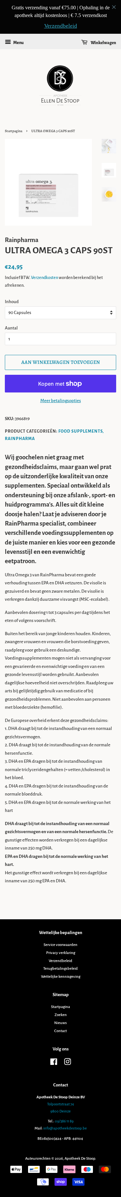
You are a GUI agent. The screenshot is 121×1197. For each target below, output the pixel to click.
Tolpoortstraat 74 (60, 1104)
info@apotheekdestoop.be (65, 1128)
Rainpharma (20, 439)
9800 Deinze (60, 1111)
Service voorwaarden (60, 945)
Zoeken (61, 1015)
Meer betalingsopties (60, 400)
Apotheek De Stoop (80, 1158)
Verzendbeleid (60, 961)
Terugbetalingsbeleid (60, 969)
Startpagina (13, 131)
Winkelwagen (103, 43)
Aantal (11, 328)
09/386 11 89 (64, 1121)
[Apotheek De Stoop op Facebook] (53, 1063)
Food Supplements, (81, 431)
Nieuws (60, 1023)
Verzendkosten (44, 277)
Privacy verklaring (60, 953)
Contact (60, 1031)
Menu (18, 42)
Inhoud (12, 301)
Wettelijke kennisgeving (60, 977)
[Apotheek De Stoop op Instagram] (67, 1063)
